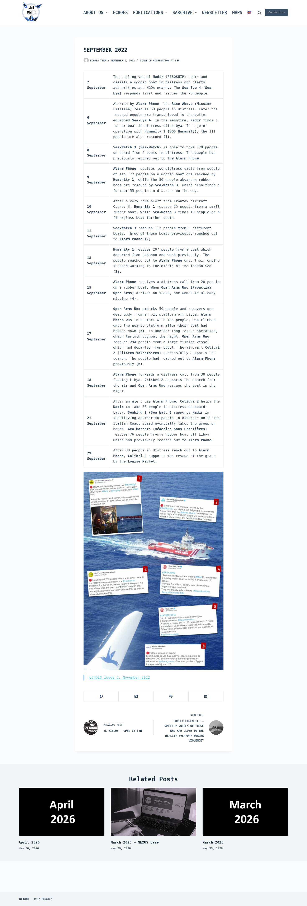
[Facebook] (101, 696)
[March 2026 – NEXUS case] (153, 812)
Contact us (276, 12)
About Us (93, 12)
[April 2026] (61, 812)
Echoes (120, 12)
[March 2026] (245, 812)
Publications (148, 12)
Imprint (24, 898)
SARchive (183, 12)
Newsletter (214, 12)
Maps (237, 12)
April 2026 (29, 842)
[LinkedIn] (206, 696)
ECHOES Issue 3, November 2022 (119, 677)
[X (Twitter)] (136, 696)
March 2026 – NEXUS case (135, 842)
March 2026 (213, 842)
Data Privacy (43, 898)
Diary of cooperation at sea (159, 60)
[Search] (259, 12)
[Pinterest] (171, 696)
